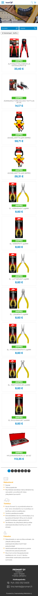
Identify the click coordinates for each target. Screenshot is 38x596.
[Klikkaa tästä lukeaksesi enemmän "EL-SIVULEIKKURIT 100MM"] (19, 404)
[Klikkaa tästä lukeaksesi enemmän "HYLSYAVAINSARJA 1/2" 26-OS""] (19, 439)
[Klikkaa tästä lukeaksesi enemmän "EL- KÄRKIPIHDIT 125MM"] (19, 192)
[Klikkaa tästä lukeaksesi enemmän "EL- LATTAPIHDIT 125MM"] (19, 263)
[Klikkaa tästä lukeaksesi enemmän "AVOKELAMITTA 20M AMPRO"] (19, 157)
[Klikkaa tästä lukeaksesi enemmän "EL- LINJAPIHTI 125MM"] (19, 298)
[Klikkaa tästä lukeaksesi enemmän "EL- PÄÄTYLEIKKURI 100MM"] (19, 369)
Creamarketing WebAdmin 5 (23, 593)
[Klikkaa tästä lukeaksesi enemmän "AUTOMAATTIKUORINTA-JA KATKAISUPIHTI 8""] (19, 47)
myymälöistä (22, 506)
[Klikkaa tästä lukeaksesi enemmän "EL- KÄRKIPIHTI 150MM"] (19, 227)
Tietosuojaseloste (11, 487)
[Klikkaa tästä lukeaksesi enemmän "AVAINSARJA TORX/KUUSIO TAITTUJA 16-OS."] (19, 84)
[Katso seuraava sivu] (28, 470)
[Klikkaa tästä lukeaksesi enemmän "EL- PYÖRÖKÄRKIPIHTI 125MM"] (19, 333)
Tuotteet (5, 20)
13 (25, 471)
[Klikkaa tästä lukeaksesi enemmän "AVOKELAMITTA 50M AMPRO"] (19, 121)
